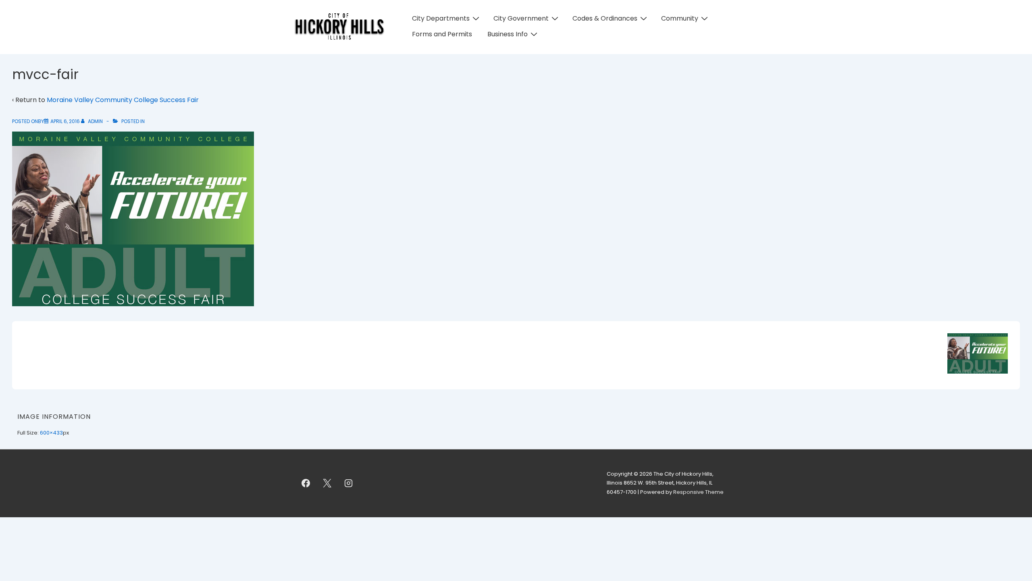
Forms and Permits (442, 34)
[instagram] (348, 483)
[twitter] (327, 483)
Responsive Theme (698, 492)
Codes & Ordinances (604, 18)
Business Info (507, 34)
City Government (521, 18)
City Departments (441, 18)
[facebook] (306, 483)
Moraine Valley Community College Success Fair (123, 99)
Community (679, 18)
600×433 (51, 433)
